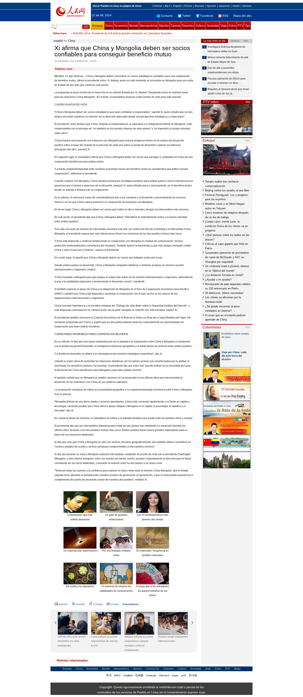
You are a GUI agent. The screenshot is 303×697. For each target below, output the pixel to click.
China (109, 25)
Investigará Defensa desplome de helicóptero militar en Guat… (226, 49)
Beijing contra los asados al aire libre (227, 190)
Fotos (232, 25)
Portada (97, 25)
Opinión (164, 25)
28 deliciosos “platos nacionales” (224, 293)
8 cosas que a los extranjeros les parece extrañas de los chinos (152, 591)
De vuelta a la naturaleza (80, 586)
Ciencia (175, 25)
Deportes (188, 25)
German (246, 6)
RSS (225, 15)
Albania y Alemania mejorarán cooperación (97, 33)
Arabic (236, 6)
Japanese (224, 6)
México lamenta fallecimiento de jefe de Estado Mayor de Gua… (228, 59)
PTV (240, 25)
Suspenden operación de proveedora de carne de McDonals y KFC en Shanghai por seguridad (227, 257)
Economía (121, 25)
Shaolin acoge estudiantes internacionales (173, 639)
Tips (247, 25)
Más (248, 102)
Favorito (80, 604)
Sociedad (213, 25)
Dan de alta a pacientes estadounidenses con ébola (223, 70)
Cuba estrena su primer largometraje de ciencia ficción (104, 641)
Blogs (237, 668)
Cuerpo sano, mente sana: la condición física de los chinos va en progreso (226, 226)
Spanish (211, 6)
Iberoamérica (148, 25)
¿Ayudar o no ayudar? (218, 279)
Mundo (133, 25)
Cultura (200, 25)
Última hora (59, 33)
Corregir (97, 604)
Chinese (157, 6)
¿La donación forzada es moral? (224, 275)
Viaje (224, 25)
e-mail (114, 604)
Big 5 (167, 6)
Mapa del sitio (242, 15)
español (58, 40)
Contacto (167, 15)
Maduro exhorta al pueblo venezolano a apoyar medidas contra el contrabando (138, 643)
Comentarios (130, 604)
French (188, 6)
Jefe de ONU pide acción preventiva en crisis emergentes (72, 641)
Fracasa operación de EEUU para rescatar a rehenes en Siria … (226, 81)
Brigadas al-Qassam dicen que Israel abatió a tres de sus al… (228, 91)
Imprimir (63, 604)
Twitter (186, 15)
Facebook (206, 15)
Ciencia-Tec (152, 668)
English (177, 6)
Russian (199, 6)
